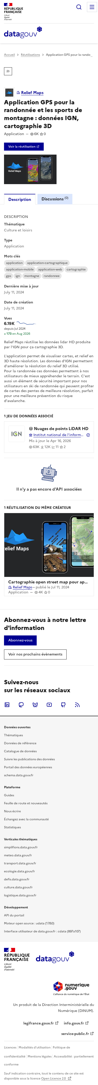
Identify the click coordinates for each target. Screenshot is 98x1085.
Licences (10, 1047)
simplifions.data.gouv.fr (21, 847)
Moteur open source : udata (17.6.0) (29, 923)
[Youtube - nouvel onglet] (49, 705)
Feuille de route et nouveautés (25, 803)
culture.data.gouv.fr (18, 887)
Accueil (9, 55)
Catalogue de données (20, 751)
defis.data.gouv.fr (16, 879)
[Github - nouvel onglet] (63, 705)
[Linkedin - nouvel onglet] (7, 705)
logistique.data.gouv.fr (20, 895)
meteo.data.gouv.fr (18, 855)
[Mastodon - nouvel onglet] (21, 705)
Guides (9, 795)
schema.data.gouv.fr (18, 775)
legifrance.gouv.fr (38, 1023)
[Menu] (92, 7)
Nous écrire (12, 811)
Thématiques (13, 735)
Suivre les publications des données (29, 759)
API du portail (14, 915)
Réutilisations (30, 55)
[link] (24, 147)
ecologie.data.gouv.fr (19, 871)
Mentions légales (40, 1056)
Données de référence (20, 743)
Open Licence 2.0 (54, 1078)
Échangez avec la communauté (26, 819)
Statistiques (12, 827)
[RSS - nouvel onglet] (77, 705)
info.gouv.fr (74, 1023)
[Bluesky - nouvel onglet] (35, 705)
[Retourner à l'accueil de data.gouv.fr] (23, 33)
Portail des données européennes (28, 767)
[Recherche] (79, 7)
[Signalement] (8, 71)
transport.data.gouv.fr (20, 863)
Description (19, 199)
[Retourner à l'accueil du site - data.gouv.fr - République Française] (55, 959)
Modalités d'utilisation (35, 1047)
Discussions (54, 199)
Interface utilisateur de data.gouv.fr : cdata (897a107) (42, 931)
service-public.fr (75, 1033)
